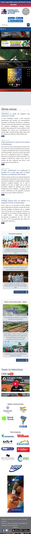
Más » (3, 136)
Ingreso (12, 18)
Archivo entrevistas (19, 292)
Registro (20, 18)
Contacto (3, 523)
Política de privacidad (12, 523)
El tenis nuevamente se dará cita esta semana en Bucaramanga (15, 143)
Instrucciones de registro (16, 21)
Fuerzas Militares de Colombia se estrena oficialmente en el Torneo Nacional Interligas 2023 (15, 285)
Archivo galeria (21, 360)
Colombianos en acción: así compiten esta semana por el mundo (15, 115)
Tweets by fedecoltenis (12, 369)
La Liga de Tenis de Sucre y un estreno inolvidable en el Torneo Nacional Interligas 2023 (15, 251)
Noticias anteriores (21, 228)
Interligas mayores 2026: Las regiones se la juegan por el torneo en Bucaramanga (15, 202)
